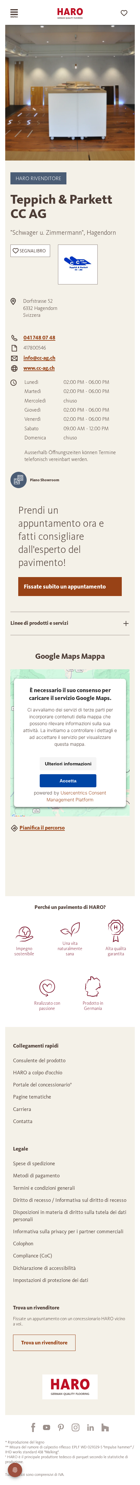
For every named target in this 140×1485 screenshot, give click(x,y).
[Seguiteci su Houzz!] (101, 1427)
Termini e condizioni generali (44, 1188)
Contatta (23, 1121)
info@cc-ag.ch (39, 358)
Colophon (23, 1243)
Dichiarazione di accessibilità (44, 1268)
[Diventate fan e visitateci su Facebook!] (29, 1427)
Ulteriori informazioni (68, 763)
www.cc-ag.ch (39, 368)
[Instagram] (71, 1427)
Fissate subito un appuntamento (65, 586)
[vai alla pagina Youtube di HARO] (42, 1427)
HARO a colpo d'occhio (37, 1072)
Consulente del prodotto (39, 1060)
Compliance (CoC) (32, 1256)
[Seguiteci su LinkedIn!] (86, 1427)
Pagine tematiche (32, 1097)
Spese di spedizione (34, 1163)
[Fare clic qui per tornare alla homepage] (70, 13)
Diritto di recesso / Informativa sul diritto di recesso (69, 1200)
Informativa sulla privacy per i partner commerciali (68, 1231)
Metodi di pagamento (36, 1175)
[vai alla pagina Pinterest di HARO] (57, 1427)
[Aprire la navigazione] (20, 13)
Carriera (22, 1109)
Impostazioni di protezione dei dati (50, 1280)
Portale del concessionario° (42, 1085)
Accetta (68, 780)
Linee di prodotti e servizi (39, 623)
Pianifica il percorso (42, 828)
